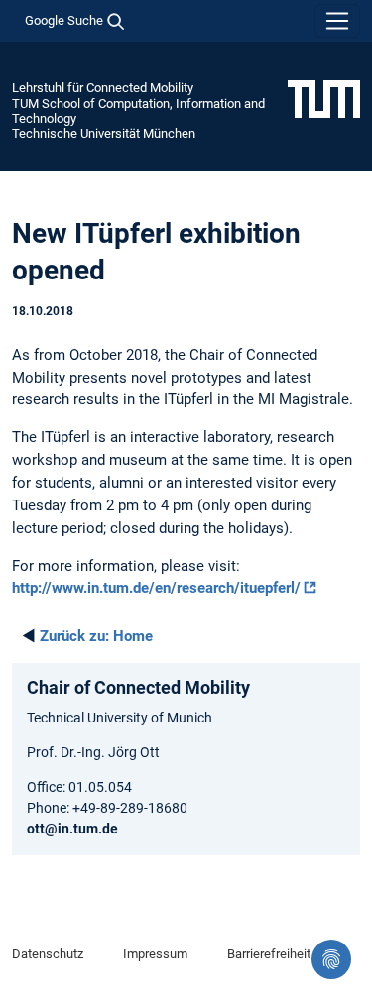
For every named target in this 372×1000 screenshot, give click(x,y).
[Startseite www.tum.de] (324, 98)
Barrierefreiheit (268, 953)
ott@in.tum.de (72, 828)
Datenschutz (47, 953)
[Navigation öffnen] (337, 21)
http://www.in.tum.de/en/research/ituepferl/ (156, 588)
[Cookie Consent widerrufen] (331, 959)
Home (96, 636)
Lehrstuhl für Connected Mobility (102, 87)
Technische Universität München (103, 133)
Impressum (155, 953)
